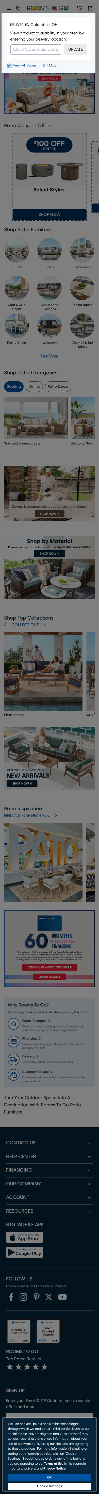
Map (53, 65)
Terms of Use (53, 1463)
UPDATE (75, 49)
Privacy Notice (54, 1468)
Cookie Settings (49, 1486)
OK (49, 1477)
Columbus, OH (44, 25)
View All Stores (25, 65)
